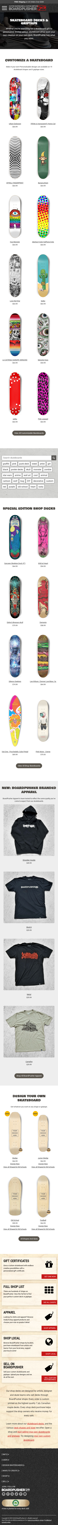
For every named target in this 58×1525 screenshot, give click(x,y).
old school (23, 486)
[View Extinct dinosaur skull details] (15, 598)
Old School (15, 1220)
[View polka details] (15, 394)
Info (5, 1454)
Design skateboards (13, 1465)
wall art (27, 475)
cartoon (6, 481)
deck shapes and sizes (24, 1427)
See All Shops (49, 1302)
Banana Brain (43, 183)
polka (15, 419)
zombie (47, 469)
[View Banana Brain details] (43, 158)
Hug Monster (15, 242)
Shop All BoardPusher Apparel (29, 1076)
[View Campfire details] (29, 1033)
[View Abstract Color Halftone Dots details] (43, 217)
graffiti (6, 463)
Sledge (15, 1158)
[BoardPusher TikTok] (16, 1494)
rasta (40, 486)
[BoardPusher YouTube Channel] (25, 1494)
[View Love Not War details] (15, 276)
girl (49, 463)
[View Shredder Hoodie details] (29, 831)
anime (18, 475)
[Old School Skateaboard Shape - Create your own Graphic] (15, 1196)
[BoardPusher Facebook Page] (8, 1494)
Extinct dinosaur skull (15, 622)
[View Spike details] (43, 276)
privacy (42, 1520)
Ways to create (10, 1471)
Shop (5, 1476)
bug (22, 481)
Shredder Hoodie (29, 860)
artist (42, 463)
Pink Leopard (43, 419)
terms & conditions (33, 1520)
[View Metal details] (29, 966)
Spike (43, 301)
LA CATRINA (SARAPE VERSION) (14, 360)
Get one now (50, 1277)
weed (34, 463)
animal (44, 475)
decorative (38, 481)
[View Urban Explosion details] (15, 99)
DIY (28, 481)
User (5, 1460)
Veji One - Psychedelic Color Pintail (15, 752)
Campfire (29, 1062)
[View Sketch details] (29, 899)
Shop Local (51, 1354)
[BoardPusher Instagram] (3, 1494)
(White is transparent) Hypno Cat (43, 124)
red (4, 486)
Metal (29, 994)
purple (12, 486)
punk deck (24, 463)
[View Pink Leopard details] (43, 394)
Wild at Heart (43, 563)
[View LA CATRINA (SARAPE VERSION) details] (15, 335)
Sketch (29, 927)
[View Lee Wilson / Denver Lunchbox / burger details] (43, 657)
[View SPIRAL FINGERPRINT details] (15, 158)
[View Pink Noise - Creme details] (43, 721)
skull (28, 469)
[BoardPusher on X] (12, 1494)
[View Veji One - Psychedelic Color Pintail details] (15, 721)
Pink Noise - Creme (43, 752)
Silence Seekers (15, 681)
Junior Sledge (43, 1158)
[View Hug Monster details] (15, 217)
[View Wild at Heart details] (43, 538)
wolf (15, 481)
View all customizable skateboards (29, 433)
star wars (7, 475)
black (5, 469)
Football (43, 1220)
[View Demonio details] (43, 598)
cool (36, 475)
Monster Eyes (43, 360)
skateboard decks (35, 1423)
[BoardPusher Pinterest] (21, 1494)
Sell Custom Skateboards (50, 1379)
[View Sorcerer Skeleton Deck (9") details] (15, 538)
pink (14, 463)
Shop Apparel (50, 1328)
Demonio (43, 622)
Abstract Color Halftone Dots (43, 242)
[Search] (53, 457)
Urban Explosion (15, 124)
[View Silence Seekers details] (15, 657)
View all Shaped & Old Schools (15, 1167)
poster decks (17, 469)
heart (33, 486)
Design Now (15, 1164)
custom (49, 481)
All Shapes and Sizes (29, 1239)
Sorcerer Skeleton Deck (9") (14, 563)
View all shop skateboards (29, 766)
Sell (5, 1481)
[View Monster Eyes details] (43, 335)
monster (37, 469)
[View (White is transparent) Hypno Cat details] (43, 99)
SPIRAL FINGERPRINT (14, 183)
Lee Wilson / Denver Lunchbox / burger (43, 681)
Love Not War (15, 301)
